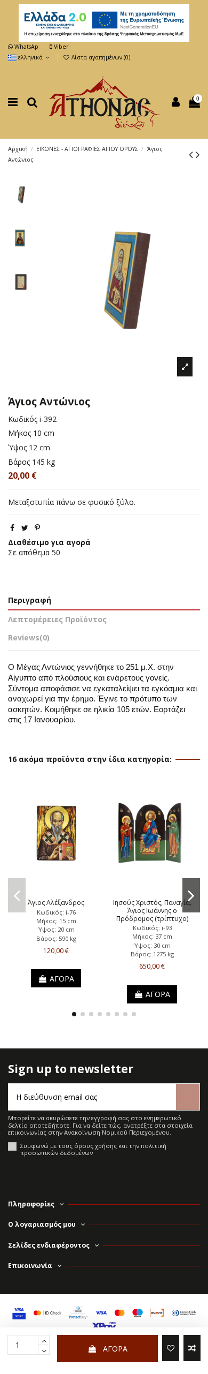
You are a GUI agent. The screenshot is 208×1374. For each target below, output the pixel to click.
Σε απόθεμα (29, 552)
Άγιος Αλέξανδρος (56, 902)
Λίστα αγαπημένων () (100, 57)
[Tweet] (24, 528)
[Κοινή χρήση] (12, 528)
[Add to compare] (192, 1348)
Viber (60, 46)
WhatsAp (26, 46)
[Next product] (198, 154)
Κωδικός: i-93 (152, 928)
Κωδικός (22, 419)
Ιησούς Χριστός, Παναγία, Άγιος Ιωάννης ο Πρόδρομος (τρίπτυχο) (152, 910)
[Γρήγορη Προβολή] (70, 891)
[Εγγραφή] (187, 1097)
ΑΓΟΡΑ (115, 1348)
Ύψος (17, 447)
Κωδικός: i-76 (56, 912)
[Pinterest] (37, 528)
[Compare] (56, 891)
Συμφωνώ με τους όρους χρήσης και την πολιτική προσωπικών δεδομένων (93, 1149)
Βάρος (19, 462)
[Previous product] (192, 154)
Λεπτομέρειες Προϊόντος (57, 619)
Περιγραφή (29, 600)
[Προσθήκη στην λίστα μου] (170, 1348)
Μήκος (19, 433)
